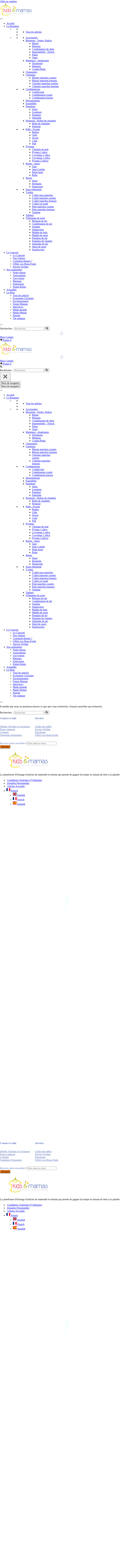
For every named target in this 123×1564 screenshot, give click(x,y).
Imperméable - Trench (43, 52)
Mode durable (20, 309)
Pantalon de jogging (42, 241)
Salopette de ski (40, 244)
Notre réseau (19, 272)
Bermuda (36, 183)
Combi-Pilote (39, 69)
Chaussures (31, 72)
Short (34, 181)
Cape (34, 140)
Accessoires (32, 37)
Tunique (36, 212)
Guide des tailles (43, 726)
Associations (19, 275)
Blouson (36, 46)
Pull (34, 143)
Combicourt (38, 92)
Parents (16, 315)
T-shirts (29, 192)
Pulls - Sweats (33, 129)
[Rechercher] (47, 328)
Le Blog (10, 292)
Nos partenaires (14, 269)
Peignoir (36, 126)
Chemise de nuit (40, 149)
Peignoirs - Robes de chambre (41, 120)
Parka (35, 54)
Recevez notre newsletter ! (13, 743)
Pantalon (36, 115)
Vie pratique (19, 318)
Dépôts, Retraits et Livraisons (15, 726)
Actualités (11, 289)
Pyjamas (30, 146)
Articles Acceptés (16, 786)
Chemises (30, 75)
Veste (34, 57)
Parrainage (40, 732)
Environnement (20, 301)
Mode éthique (20, 312)
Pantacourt (37, 186)
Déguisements (33, 100)
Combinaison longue (42, 97)
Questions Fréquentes (11, 735)
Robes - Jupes (33, 163)
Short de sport (39, 246)
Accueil (10, 23)
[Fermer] (5, 376)
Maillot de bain (39, 232)
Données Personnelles (18, 783)
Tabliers (30, 215)
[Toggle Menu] (1, 18)
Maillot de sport (40, 235)
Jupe (34, 166)
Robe (34, 175)
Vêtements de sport (35, 218)
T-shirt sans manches (42, 195)
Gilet (34, 135)
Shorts (29, 178)
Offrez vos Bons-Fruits (24, 264)
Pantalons (30, 106)
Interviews (18, 307)
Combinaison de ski (42, 223)
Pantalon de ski (39, 238)
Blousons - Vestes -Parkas (39, 40)
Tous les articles (34, 32)
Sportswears (38, 249)
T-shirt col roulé (40, 203)
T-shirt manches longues (44, 201)
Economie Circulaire (23, 298)
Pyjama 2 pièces (40, 160)
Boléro (35, 132)
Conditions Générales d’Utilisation (24, 780)
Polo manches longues (43, 209)
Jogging (36, 226)
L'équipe (4, 732)
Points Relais (19, 286)
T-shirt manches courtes (44, 198)
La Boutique (12, 26)
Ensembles (31, 103)
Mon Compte (6, 337)
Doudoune (37, 63)
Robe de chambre (41, 123)
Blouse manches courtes (44, 77)
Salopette (36, 117)
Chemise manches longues (45, 86)
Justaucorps (38, 229)
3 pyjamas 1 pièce (41, 158)
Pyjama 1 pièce (39, 152)
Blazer (35, 43)
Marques (17, 281)
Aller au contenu (8, 1)
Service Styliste (20, 266)
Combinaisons (33, 89)
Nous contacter (7, 729)
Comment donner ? (22, 261)
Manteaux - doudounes (37, 60)
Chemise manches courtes (45, 83)
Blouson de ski (39, 221)
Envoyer (5, 747)
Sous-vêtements (33, 189)
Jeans (34, 109)
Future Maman (20, 304)
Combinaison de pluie (43, 49)
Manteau (36, 66)
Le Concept (12, 252)
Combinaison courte (42, 95)
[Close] (1, 324)
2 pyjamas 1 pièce (41, 155)
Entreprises (18, 284)
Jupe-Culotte (38, 169)
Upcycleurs (18, 278)
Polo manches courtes (43, 206)
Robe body (37, 172)
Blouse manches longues (44, 80)
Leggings (37, 112)
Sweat (35, 138)
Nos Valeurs (19, 258)
